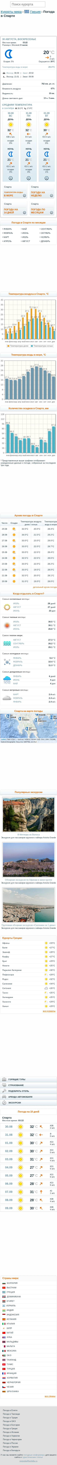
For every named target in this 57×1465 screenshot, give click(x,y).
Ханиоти (6, 1002)
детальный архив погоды (45, 587)
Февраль (18, 662)
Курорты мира (11, 12)
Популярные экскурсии (28, 792)
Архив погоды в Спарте (28, 515)
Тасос (5, 993)
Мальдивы (12, 1342)
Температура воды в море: (15, 67)
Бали (4, 947)
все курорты (49, 1011)
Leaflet (3, 739)
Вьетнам (11, 1288)
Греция (35, 12)
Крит (4, 961)
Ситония (6, 988)
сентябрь (46, 229)
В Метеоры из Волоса (29, 834)
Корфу (5, 956)
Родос (5, 979)
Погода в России (10, 1443)
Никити (6, 965)
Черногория (13, 1382)
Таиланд (11, 1360)
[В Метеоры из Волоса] (28, 832)
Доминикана (14, 1297)
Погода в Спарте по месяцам (28, 222)
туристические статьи (32, 1457)
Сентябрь (18, 643)
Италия (11, 1324)
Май (15, 683)
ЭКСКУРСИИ (14, 1103)
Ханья (5, 1006)
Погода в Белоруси (11, 1450)
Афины (6, 943)
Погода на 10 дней (28, 1111)
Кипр (9, 1328)
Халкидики (7, 997)
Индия (10, 1310)
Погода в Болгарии (11, 1425)
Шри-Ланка (13, 1391)
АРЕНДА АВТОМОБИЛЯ (20, 1097)
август (26, 241)
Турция (11, 1369)
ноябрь (45, 237)
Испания (11, 1319)
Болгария (12, 1283)
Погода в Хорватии (11, 1436)
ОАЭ (9, 1355)
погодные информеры (34, 1455)
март (6, 237)
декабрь (45, 241)
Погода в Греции (10, 1428)
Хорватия (12, 1378)
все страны (50, 1396)
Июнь (16, 611)
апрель (8, 241)
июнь (25, 233)
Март (16, 694)
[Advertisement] (28, 34)
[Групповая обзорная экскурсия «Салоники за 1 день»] (28, 922)
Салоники (7, 983)
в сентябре (8, 108)
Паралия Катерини (12, 970)
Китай (10, 1333)
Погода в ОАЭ (9, 1421)
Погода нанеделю (38, 194)
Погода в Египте (10, 1410)
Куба (9, 1337)
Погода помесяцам (38, 211)
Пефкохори (8, 974)
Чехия (10, 1387)
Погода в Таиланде (11, 1414)
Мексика (11, 1351)
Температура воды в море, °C (28, 355)
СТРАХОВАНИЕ (16, 1085)
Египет (10, 1301)
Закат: (25, 73)
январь (8, 229)
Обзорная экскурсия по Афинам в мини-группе (28, 880)
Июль (16, 603)
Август (17, 607)
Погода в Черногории (12, 1439)
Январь (17, 658)
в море (13, 194)
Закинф (6, 952)
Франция (11, 1373)
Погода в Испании (11, 1432)
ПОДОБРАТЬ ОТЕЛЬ (18, 1091)
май (24, 229)
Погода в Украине (10, 1447)
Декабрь (17, 665)
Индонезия (13, 1315)
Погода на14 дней (11, 211)
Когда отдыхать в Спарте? (28, 593)
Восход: (10, 73)
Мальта (11, 1346)
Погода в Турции (10, 1418)
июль (25, 237)
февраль (8, 233)
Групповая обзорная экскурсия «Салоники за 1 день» (28, 925)
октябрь (45, 233)
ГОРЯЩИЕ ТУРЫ (16, 1079)
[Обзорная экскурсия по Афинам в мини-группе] (28, 877)
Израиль (11, 1306)
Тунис (10, 1364)
